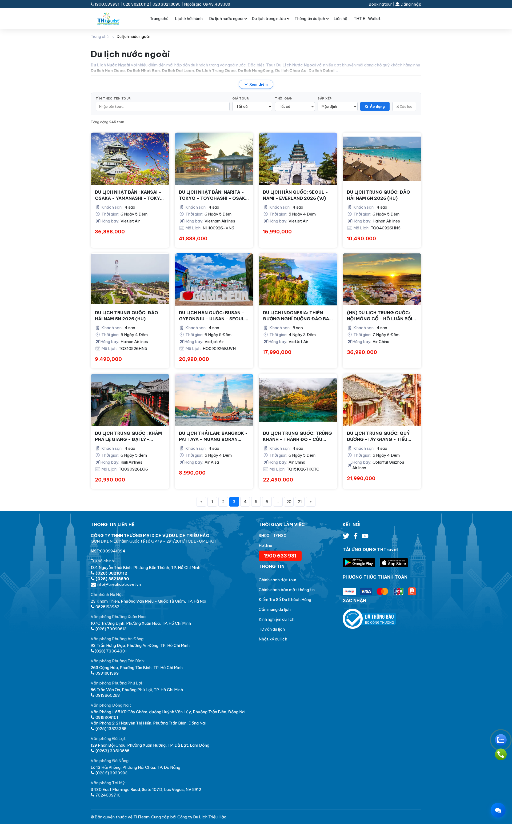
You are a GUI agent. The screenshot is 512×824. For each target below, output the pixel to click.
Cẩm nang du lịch (275, 609)
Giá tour (240, 98)
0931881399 (107, 673)
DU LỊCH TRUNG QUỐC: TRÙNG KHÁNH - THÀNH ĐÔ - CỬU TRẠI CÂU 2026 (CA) (297, 436)
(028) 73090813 (111, 628)
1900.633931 (107, 4)
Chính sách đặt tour (278, 579)
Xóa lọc (405, 106)
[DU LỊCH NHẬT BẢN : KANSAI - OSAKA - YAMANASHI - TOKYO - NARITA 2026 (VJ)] (130, 159)
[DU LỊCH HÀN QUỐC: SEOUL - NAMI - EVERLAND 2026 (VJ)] (298, 159)
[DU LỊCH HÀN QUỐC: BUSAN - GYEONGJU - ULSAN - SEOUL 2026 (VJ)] (214, 279)
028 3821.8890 (167, 4)
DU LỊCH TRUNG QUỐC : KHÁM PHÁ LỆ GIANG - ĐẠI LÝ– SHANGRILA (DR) (128, 436)
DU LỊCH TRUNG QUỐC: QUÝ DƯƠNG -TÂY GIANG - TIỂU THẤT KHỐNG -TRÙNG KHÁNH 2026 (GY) (380, 436)
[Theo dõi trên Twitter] (346, 537)
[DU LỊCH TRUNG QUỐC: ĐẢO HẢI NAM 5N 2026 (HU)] (130, 279)
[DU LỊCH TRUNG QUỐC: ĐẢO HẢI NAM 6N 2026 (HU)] (382, 159)
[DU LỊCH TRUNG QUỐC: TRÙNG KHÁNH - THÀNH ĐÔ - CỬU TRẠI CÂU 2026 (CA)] (298, 400)
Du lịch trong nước (269, 18)
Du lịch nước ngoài (226, 18)
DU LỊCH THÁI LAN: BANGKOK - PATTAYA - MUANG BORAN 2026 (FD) (213, 436)
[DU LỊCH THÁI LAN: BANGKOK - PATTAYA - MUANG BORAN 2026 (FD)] (214, 400)
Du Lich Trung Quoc (216, 70)
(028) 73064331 (111, 651)
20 (288, 501)
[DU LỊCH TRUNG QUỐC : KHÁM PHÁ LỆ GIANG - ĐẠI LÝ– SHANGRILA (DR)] (130, 400)
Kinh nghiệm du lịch (276, 619)
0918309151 (106, 717)
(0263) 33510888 (112, 750)
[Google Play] (361, 563)
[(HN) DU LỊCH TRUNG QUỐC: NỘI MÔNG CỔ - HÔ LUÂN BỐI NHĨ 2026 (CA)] (382, 279)
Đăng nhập (410, 4)
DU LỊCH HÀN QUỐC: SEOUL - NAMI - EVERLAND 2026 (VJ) (295, 195)
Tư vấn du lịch (272, 629)
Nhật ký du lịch (273, 639)
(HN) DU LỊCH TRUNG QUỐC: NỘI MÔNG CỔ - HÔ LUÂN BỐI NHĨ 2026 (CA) (379, 316)
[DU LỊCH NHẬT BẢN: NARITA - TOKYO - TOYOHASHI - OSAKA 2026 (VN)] (214, 159)
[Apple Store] (394, 563)
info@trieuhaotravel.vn (118, 584)
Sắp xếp (325, 98)
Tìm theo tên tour (113, 98)
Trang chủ (159, 18)
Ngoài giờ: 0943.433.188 (207, 4)
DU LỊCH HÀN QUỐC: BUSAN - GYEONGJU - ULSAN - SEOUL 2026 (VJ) (212, 316)
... (278, 501)
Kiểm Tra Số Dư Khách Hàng (285, 599)
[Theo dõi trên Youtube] (365, 537)
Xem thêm (258, 84)
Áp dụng (377, 106)
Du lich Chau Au (290, 70)
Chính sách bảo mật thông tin (287, 589)
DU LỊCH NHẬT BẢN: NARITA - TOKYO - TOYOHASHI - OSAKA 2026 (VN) (213, 195)
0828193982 (107, 606)
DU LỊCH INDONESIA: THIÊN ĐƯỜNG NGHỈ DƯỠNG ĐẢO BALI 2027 (298, 316)
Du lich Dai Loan (178, 70)
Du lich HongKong (255, 70)
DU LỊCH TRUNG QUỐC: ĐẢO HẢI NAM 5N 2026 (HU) (126, 315)
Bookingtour (380, 4)
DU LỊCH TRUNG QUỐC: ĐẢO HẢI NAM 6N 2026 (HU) (378, 195)
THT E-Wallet (367, 18)
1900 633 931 (280, 556)
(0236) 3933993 (111, 772)
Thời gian (284, 98)
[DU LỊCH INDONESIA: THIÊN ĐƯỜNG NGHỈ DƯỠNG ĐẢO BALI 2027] (298, 279)
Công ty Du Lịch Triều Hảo (201, 816)
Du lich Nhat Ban (143, 70)
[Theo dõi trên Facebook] (356, 537)
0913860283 (107, 695)
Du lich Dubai (321, 70)
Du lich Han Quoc (108, 70)
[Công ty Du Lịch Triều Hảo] (113, 18)
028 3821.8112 (136, 4)
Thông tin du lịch (309, 18)
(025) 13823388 (110, 728)
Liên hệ (340, 18)
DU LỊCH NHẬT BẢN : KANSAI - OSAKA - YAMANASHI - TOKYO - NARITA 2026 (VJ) (129, 195)
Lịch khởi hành (189, 18)
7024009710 (108, 795)
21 (300, 501)
